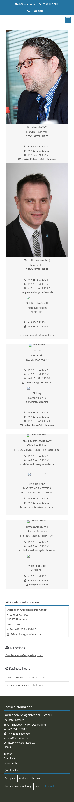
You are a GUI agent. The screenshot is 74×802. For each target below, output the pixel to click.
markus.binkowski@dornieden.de (39, 159)
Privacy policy (11, 763)
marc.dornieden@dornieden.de (38, 335)
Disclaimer (9, 758)
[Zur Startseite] (20, 20)
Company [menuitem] (10, 778)
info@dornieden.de (26, 4)
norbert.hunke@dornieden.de (39, 425)
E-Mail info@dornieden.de (25, 634)
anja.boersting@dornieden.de (39, 507)
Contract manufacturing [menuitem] (18, 786)
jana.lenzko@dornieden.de (39, 383)
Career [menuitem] (38, 786)
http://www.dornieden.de (21, 743)
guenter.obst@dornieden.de (39, 292)
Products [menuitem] (24, 778)
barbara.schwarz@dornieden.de (39, 550)
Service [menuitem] (36, 778)
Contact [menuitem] (49, 786)
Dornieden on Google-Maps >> (24, 655)
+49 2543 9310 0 (49, 4)
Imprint (8, 754)
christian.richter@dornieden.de (38, 464)
